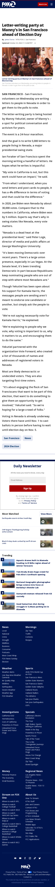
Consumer (6, 649)
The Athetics (30, 696)
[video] (46, 521)
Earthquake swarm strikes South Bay (17, 518)
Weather (7, 668)
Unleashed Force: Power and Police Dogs (9, 730)
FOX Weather (7, 696)
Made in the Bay (32, 729)
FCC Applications (32, 839)
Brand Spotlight (31, 764)
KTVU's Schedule (32, 816)
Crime (4, 637)
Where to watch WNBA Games (11, 838)
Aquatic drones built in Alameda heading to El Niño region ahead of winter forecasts (33, 563)
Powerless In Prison (10, 725)
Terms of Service (29, 503)
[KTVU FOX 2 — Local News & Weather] (9, 4)
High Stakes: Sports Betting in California (33, 725)
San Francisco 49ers (33, 677)
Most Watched (10, 513)
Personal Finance (9, 775)
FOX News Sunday (9, 658)
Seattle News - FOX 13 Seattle (34, 786)
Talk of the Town (32, 739)
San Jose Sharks (32, 699)
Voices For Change (33, 755)
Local (4, 630)
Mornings (30, 627)
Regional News (34, 771)
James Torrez (9, 39)
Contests (29, 637)
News (28, 438)
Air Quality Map (8, 680)
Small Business (8, 781)
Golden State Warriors (34, 680)
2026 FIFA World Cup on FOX (34, 673)
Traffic (28, 634)
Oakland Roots (31, 690)
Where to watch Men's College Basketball (11, 825)
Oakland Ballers (31, 693)
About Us (30, 794)
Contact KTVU (31, 807)
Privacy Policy (30, 500)
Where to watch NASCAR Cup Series (10, 814)
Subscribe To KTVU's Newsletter (34, 828)
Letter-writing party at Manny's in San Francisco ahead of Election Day (27, 80)
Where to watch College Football (8, 805)
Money (6, 771)
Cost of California (9, 722)
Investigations (10, 711)
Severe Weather (8, 690)
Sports (29, 668)
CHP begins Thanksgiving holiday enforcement (15, 531)
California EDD (8, 715)
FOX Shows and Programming (31, 811)
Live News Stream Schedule (33, 820)
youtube (20, 858)
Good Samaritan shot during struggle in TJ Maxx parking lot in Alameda (32, 607)
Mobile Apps (30, 824)
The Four (29, 721)
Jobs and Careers (32, 804)
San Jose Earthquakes (34, 702)
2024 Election (11, 446)
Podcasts (6, 652)
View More (46, 514)
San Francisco (31, 39)
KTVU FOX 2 (20, 39)
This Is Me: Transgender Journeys (34, 743)
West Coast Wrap (9, 655)
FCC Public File (31, 836)
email (15, 858)
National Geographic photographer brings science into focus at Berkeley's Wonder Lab (33, 585)
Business (5, 646)
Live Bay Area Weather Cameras (11, 676)
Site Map (29, 833)
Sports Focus (30, 736)
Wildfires (5, 643)
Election (5, 661)
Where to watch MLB (11, 810)
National (5, 634)
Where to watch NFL (10, 801)
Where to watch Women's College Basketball (9, 831)
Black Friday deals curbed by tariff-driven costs (19, 542)
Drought (5, 640)
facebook (25, 858)
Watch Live (43, 4)
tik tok (35, 858)
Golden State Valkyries (34, 686)
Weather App (7, 693)
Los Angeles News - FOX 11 (33, 776)
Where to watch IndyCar (8, 819)
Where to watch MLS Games (10, 843)
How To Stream (32, 798)
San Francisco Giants (34, 683)
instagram (30, 858)
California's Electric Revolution (33, 716)
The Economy (8, 778)
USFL (27, 705)
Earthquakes (7, 686)
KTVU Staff (29, 801)
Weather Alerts (8, 672)
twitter (40, 858)
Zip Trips (29, 630)
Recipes (28, 640)
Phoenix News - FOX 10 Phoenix (33, 781)
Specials (30, 711)
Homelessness (8, 719)
